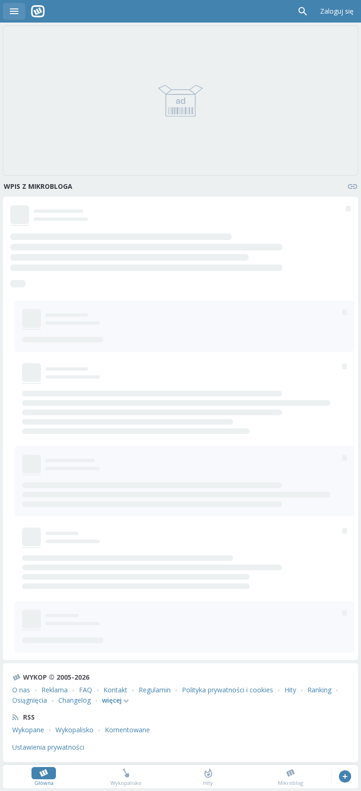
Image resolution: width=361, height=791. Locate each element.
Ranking (319, 689)
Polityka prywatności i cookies (227, 689)
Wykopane (28, 729)
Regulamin (155, 689)
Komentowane (127, 729)
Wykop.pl (38, 11)
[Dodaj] (344, 776)
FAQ (85, 689)
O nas (21, 689)
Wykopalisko (74, 729)
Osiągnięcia (29, 700)
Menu (14, 11)
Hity (290, 689)
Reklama (54, 689)
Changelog (74, 700)
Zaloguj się (336, 11)
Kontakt (115, 689)
